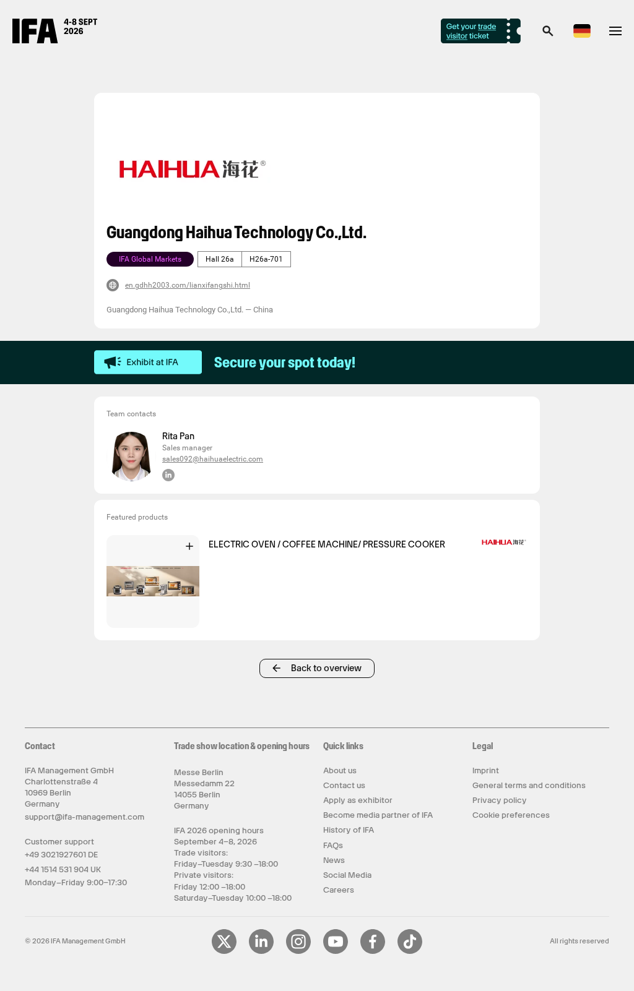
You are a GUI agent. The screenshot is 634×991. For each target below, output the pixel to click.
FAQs (333, 845)
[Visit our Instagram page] (298, 951)
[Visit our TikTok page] (409, 951)
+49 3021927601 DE (61, 854)
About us (340, 770)
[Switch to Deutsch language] (582, 35)
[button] (548, 35)
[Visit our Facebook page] (372, 951)
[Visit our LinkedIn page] (261, 951)
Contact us (344, 785)
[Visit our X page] (224, 951)
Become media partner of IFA (378, 815)
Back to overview (326, 668)
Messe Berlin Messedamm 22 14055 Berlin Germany (204, 789)
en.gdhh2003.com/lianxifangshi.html (187, 285)
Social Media (347, 875)
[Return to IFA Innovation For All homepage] (54, 40)
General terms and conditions (529, 785)
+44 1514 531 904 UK (63, 869)
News (334, 860)
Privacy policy (499, 800)
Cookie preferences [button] (511, 815)
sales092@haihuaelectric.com (212, 459)
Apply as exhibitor (358, 800)
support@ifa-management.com (84, 817)
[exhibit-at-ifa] (148, 362)
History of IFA (348, 829)
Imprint (485, 770)
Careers (338, 889)
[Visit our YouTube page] (335, 951)
